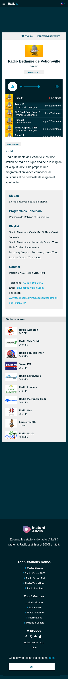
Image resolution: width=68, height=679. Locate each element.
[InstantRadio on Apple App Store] (40, 636)
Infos (51, 657)
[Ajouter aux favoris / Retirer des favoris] (57, 87)
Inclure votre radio (34, 642)
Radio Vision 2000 (35, 573)
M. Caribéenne (35, 612)
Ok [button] (31, 666)
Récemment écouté (50, 36)
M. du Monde (35, 602)
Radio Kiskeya (35, 568)
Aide (34, 647)
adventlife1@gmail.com (30, 287)
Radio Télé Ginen (35, 583)
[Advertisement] (34, 20)
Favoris (29, 36)
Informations (35, 617)
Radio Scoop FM (35, 578)
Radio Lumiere (35, 588)
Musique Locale (35, 622)
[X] (30, 636)
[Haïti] (63, 3)
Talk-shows (13, 144)
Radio (13, 3)
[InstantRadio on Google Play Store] (35, 636)
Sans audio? (34, 73)
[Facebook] (26, 636)
